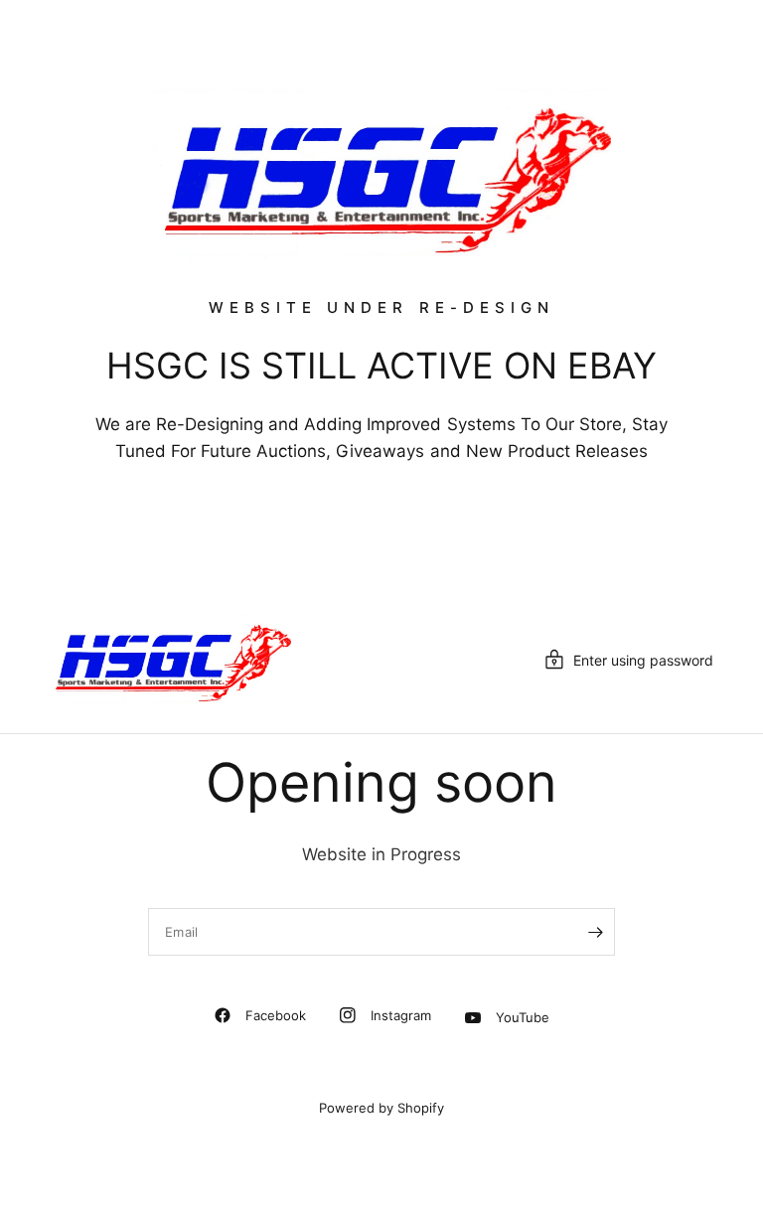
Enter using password (643, 660)
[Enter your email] (595, 932)
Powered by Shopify (381, 1108)
